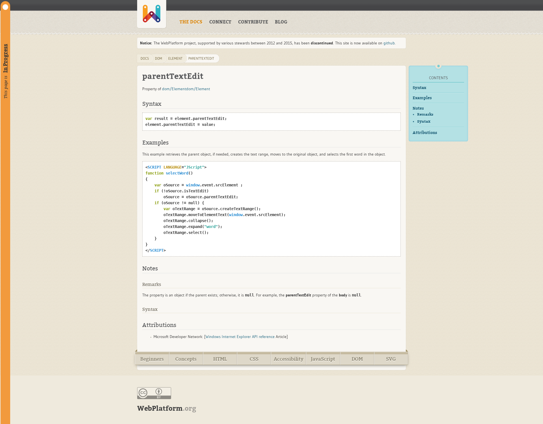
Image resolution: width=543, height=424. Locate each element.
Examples (422, 98)
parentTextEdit (201, 58)
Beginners (152, 359)
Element (175, 58)
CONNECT (220, 22)
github (389, 43)
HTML (220, 359)
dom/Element (174, 88)
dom (158, 58)
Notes (418, 108)
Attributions (425, 132)
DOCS (145, 58)
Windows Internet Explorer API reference (240, 336)
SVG (391, 359)
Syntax (419, 87)
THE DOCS (191, 22)
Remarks (425, 114)
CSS (254, 359)
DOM (357, 359)
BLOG (281, 22)
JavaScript (323, 359)
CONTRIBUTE (253, 22)
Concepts (186, 359)
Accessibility (288, 359)
